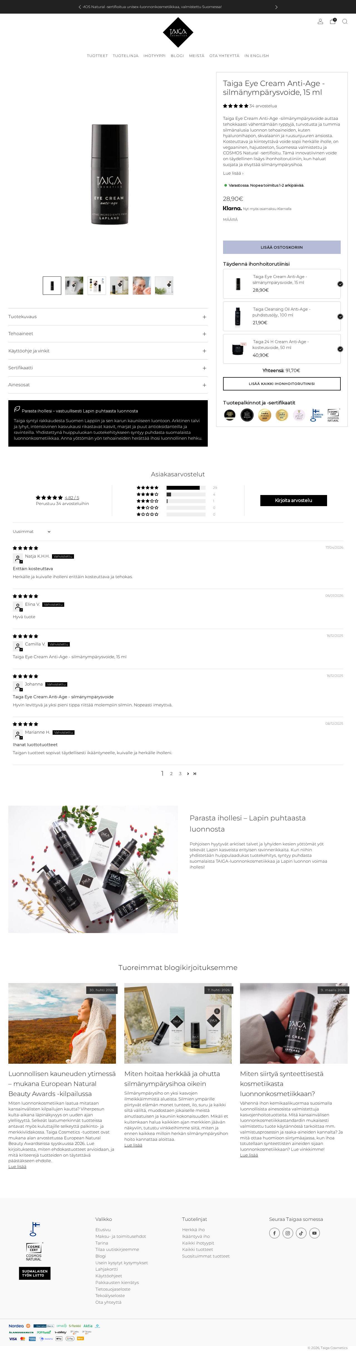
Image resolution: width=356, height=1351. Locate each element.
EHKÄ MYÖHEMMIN (220, 729)
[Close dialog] (255, 612)
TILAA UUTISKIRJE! (220, 712)
